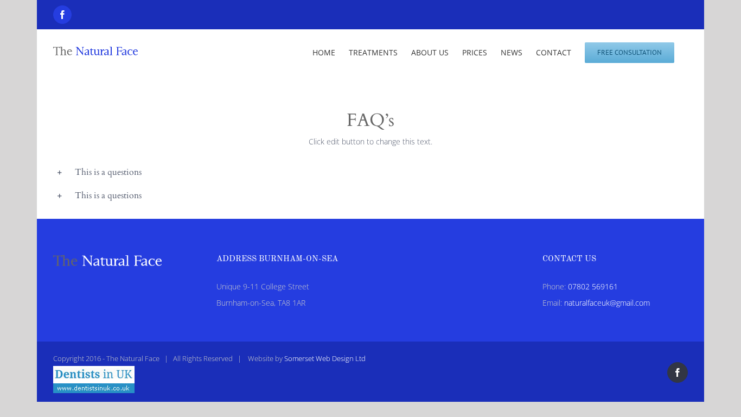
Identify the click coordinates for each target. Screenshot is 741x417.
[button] (370, 172)
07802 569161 (593, 286)
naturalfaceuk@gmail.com (607, 303)
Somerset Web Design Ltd (325, 358)
